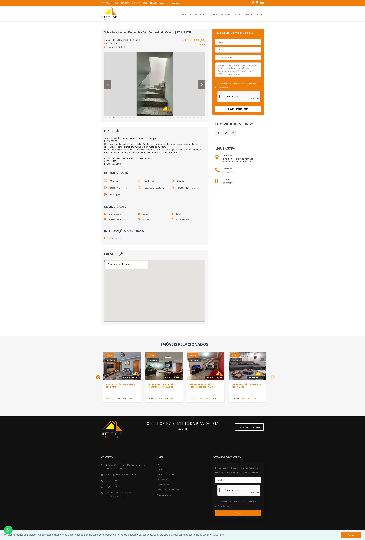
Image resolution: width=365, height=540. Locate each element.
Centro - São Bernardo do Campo (120, 386)
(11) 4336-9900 (123, 3)
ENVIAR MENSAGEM (238, 109)
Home (183, 14)
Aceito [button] (351, 535)
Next (271, 376)
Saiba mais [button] (218, 535)
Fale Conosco (163, 484)
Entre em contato (249, 427)
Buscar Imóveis (198, 14)
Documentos (163, 479)
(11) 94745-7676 (140, 3)
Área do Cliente (254, 14)
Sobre (212, 14)
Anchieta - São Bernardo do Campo (247, 386)
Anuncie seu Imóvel (166, 474)
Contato (238, 14)
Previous (97, 376)
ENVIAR (238, 513)
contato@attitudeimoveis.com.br (165, 3)
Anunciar (225, 14)
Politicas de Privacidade (168, 489)
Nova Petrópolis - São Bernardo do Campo (162, 386)
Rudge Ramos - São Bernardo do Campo (202, 386)
